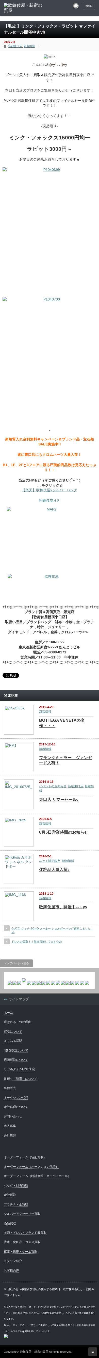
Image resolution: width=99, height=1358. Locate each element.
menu (89, 5)
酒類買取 (10, 1223)
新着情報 (29, 46)
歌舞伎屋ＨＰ (49, 500)
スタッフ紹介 (13, 1261)
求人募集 (10, 1126)
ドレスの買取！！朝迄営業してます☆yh (36, 941)
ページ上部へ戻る (92, 1351)
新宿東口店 (15, 46)
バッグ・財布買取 (16, 1185)
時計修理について (16, 1107)
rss (76, 6)
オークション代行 (16, 1097)
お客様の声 (11, 1270)
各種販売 (10, 1088)
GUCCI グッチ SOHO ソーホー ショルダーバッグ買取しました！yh (52, 930)
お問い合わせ (13, 1116)
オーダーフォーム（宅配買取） (25, 1157)
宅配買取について (16, 1050)
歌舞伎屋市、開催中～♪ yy (63, 907)
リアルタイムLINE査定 (19, 1069)
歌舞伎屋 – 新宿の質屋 (34, 1351)
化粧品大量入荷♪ (54, 869)
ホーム (8, 1012)
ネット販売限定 (49, 861)
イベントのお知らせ (53, 786)
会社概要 (10, 1135)
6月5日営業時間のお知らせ (63, 832)
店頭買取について (16, 1060)
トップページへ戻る (16, 963)
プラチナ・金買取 (16, 1204)
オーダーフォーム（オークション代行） (31, 1166)
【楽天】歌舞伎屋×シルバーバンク (49, 490)
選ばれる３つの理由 (17, 1022)
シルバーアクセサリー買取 (22, 1214)
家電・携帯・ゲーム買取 (20, 1251)
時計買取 (10, 1195)
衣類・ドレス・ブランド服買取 (25, 1232)
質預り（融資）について (20, 1078)
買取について (13, 1031)
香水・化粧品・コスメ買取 (22, 1242)
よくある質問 (13, 1041)
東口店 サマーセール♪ (59, 799)
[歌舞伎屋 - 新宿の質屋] (23, 8)
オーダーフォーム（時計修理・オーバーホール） (37, 1176)
